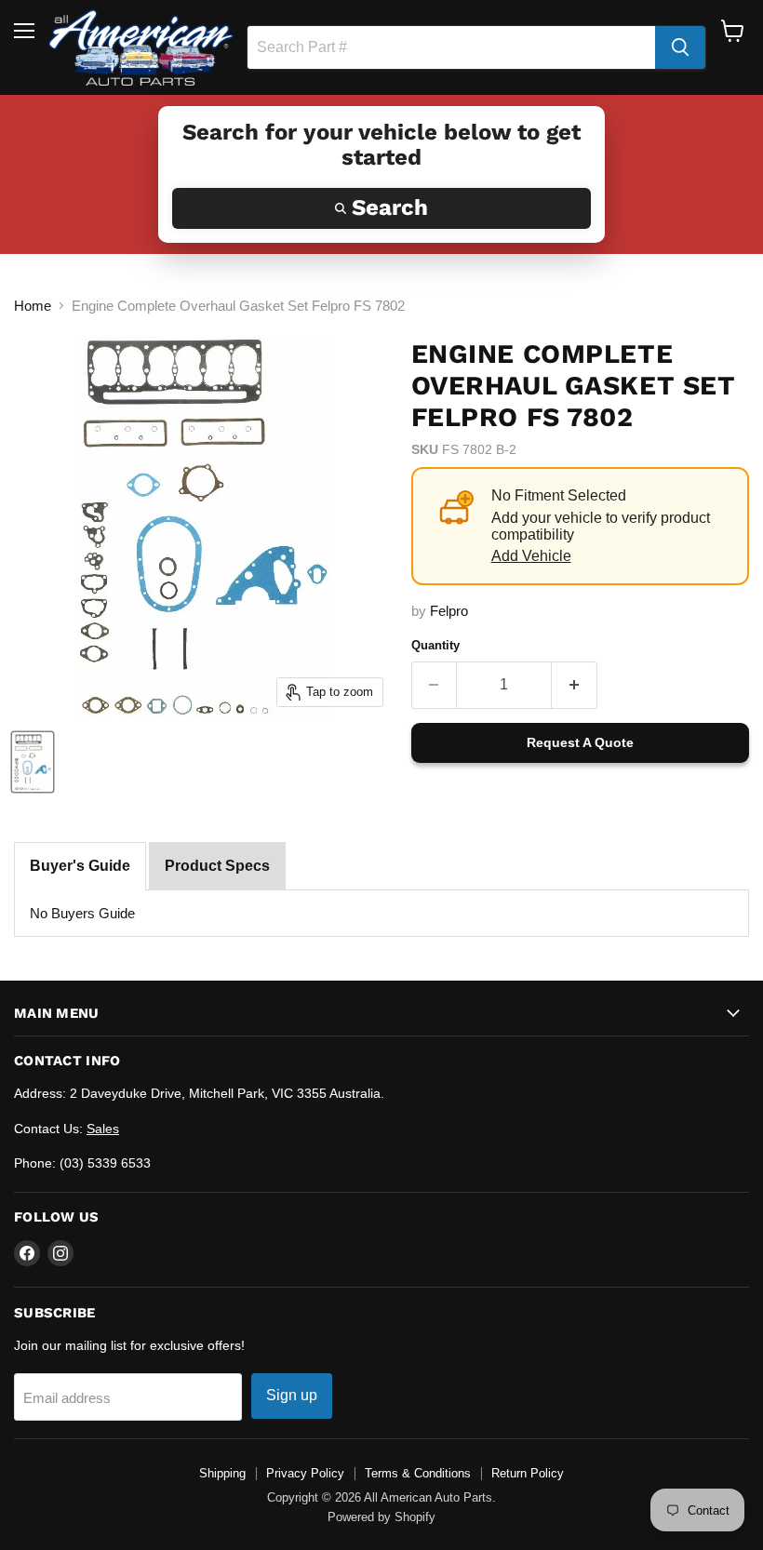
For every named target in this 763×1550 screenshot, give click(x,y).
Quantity (435, 645)
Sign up (291, 1395)
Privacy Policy (305, 1473)
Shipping (222, 1473)
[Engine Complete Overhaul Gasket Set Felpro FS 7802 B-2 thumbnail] (32, 762)
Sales (103, 1128)
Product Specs (217, 866)
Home (32, 306)
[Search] (680, 47)
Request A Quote (580, 742)
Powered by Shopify (381, 1517)
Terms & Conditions (418, 1473)
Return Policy (527, 1473)
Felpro (449, 611)
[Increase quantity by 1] (574, 684)
